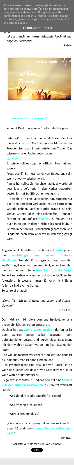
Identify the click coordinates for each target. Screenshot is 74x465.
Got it (48, 28)
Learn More (31, 28)
